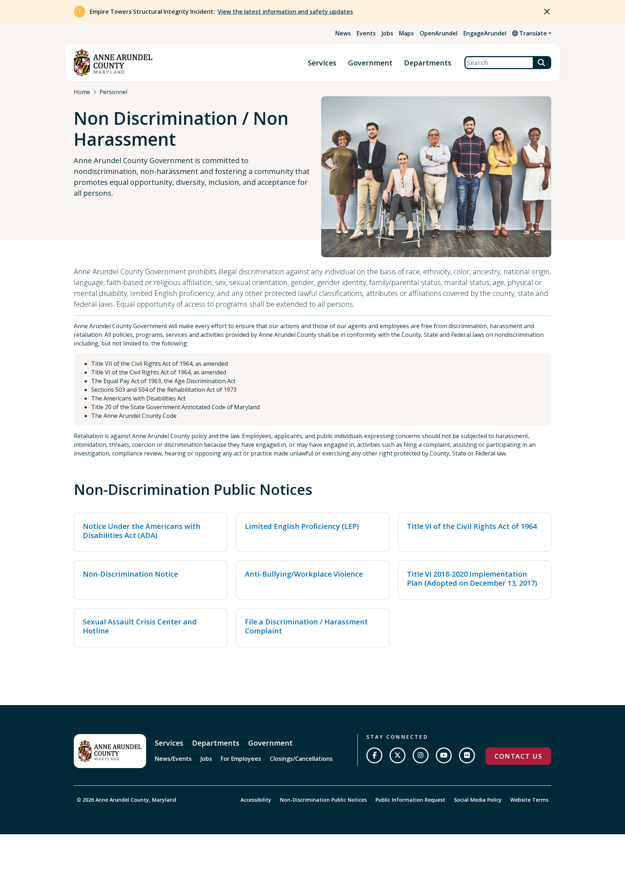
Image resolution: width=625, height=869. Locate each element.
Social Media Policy (478, 799)
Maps (406, 33)
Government (370, 63)
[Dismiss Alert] (547, 11)
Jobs (387, 33)
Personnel (113, 92)
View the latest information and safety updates (285, 12)
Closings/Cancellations (301, 759)
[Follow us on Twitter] (397, 755)
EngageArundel (484, 33)
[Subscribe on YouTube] (444, 755)
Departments (427, 63)
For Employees (241, 759)
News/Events (173, 759)
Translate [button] (532, 33)
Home (82, 92)
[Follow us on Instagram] (421, 755)
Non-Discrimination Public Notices (323, 799)
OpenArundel (439, 33)
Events (366, 33)
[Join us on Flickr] (467, 755)
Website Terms (529, 799)
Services (322, 63)
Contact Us (518, 756)
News (343, 33)
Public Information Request (410, 799)
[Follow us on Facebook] (374, 755)
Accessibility (256, 799)
